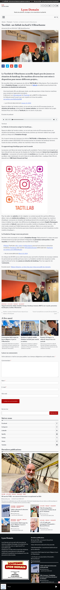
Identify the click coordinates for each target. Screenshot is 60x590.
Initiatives (4, 304)
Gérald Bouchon (25, 28)
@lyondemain (17, 95)
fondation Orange (22, 305)
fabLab (35, 85)
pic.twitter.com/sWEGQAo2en (12, 249)
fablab (14, 305)
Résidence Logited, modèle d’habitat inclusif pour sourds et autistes (30, 339)
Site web (4, 393)
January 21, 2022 (26, 103)
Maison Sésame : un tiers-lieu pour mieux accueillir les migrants (31, 267)
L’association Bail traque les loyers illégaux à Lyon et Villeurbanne (10, 339)
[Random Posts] (55, 17)
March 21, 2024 (23, 253)
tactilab (11, 307)
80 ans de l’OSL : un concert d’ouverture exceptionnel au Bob (21, 496)
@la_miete (19, 245)
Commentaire (6, 360)
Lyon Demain (30, 9)
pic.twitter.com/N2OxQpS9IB (12, 99)
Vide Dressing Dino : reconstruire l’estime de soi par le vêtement (48, 509)
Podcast (16, 304)
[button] (56, 586)
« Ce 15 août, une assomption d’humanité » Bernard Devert (47, 524)
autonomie (9, 305)
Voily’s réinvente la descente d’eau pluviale (40, 1)
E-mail (4, 387)
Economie (13, 506)
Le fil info (10, 304)
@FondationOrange (31, 247)
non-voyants (46, 305)
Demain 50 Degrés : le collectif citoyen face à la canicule (47, 339)
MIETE (41, 305)
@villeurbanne (27, 245)
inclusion (35, 305)
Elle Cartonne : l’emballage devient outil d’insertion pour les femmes (48, 577)
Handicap (30, 305)
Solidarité (21, 304)
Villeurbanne (17, 307)
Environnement (20, 506)
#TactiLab (26, 95)
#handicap (13, 247)
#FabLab (6, 245)
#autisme (50, 247)
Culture (3, 494)
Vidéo (24, 494)
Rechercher (5, 409)
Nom (3, 380)
